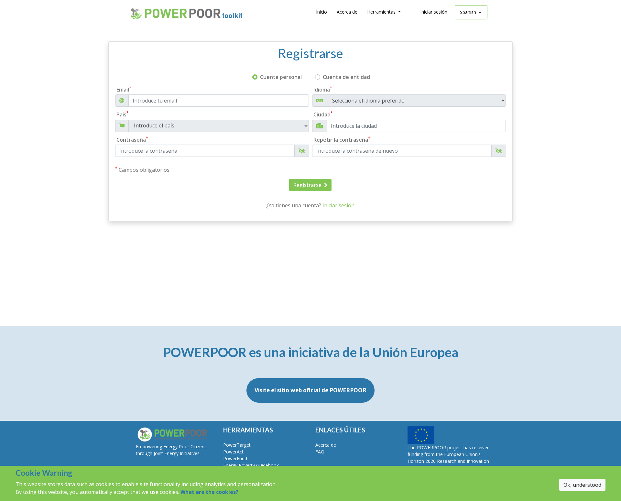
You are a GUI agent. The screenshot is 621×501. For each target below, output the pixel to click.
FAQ (319, 452)
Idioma (322, 89)
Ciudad (323, 114)
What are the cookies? (209, 492)
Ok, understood (582, 484)
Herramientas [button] (382, 12)
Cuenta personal (281, 77)
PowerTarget (237, 445)
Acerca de (347, 12)
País (122, 114)
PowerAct (233, 452)
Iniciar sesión (433, 12)
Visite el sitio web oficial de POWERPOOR (310, 390)
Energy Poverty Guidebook (251, 465)
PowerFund (235, 458)
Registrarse (308, 185)
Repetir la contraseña (341, 139)
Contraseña (132, 139)
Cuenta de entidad (346, 77)
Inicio (321, 12)
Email (123, 89)
